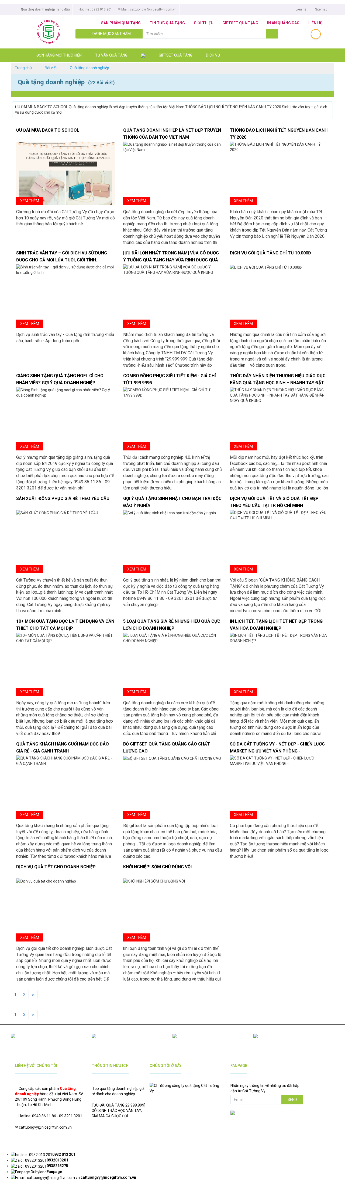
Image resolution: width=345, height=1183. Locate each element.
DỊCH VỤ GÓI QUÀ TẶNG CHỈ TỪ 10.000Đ (270, 253)
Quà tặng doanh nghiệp (89, 68)
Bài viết (51, 68)
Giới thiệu (203, 23)
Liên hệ (300, 9)
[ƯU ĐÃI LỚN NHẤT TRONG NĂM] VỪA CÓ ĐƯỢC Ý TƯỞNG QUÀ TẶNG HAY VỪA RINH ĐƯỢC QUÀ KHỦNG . (171, 260)
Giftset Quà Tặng (240, 23)
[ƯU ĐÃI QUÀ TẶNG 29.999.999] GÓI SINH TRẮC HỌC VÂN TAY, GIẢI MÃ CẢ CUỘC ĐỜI (118, 1110)
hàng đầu (45, 9)
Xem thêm (29, 201)
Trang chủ (23, 68)
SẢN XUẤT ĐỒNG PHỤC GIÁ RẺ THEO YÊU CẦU (62, 498)
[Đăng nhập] (316, 34)
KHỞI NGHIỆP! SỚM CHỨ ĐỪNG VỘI (157, 866)
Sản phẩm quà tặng (121, 23)
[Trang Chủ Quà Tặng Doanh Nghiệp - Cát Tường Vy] (44, 31)
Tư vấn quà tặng (111, 55)
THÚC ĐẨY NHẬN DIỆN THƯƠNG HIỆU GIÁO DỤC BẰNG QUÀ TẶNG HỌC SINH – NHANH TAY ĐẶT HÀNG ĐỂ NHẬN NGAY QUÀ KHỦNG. (278, 382)
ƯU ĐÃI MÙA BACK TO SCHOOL (47, 130)
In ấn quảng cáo (283, 23)
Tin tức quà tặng (167, 23)
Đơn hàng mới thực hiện (59, 55)
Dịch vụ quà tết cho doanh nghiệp (56, 866)
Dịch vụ (213, 55)
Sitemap (320, 9)
